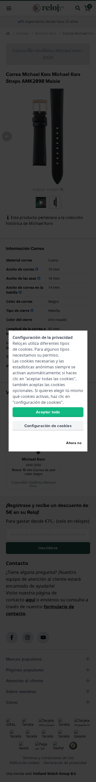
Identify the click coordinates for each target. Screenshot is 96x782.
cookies (25, 349)
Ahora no (73, 443)
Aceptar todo (48, 412)
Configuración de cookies (48, 426)
